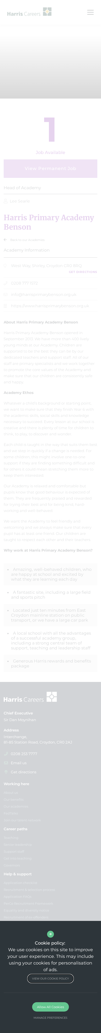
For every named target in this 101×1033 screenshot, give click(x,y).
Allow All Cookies (50, 1007)
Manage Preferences (50, 1017)
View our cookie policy (50, 978)
